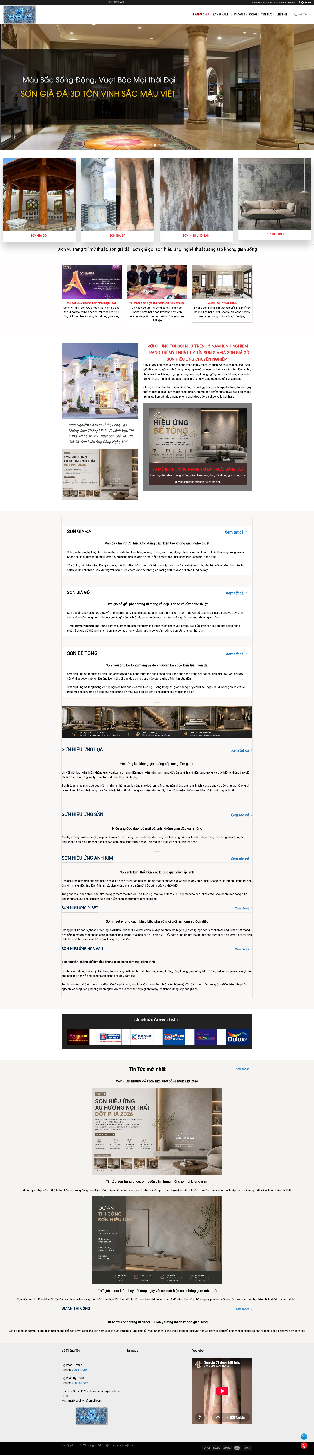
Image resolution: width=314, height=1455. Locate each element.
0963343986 (80, 1383)
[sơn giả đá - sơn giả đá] (22, 14)
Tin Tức (266, 14)
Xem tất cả (234, 532)
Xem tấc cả (240, 815)
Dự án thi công (245, 14)
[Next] (303, 86)
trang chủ (201, 14)
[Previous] (11, 86)
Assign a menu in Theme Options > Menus (273, 2)
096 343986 (79, 1370)
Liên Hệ (281, 14)
